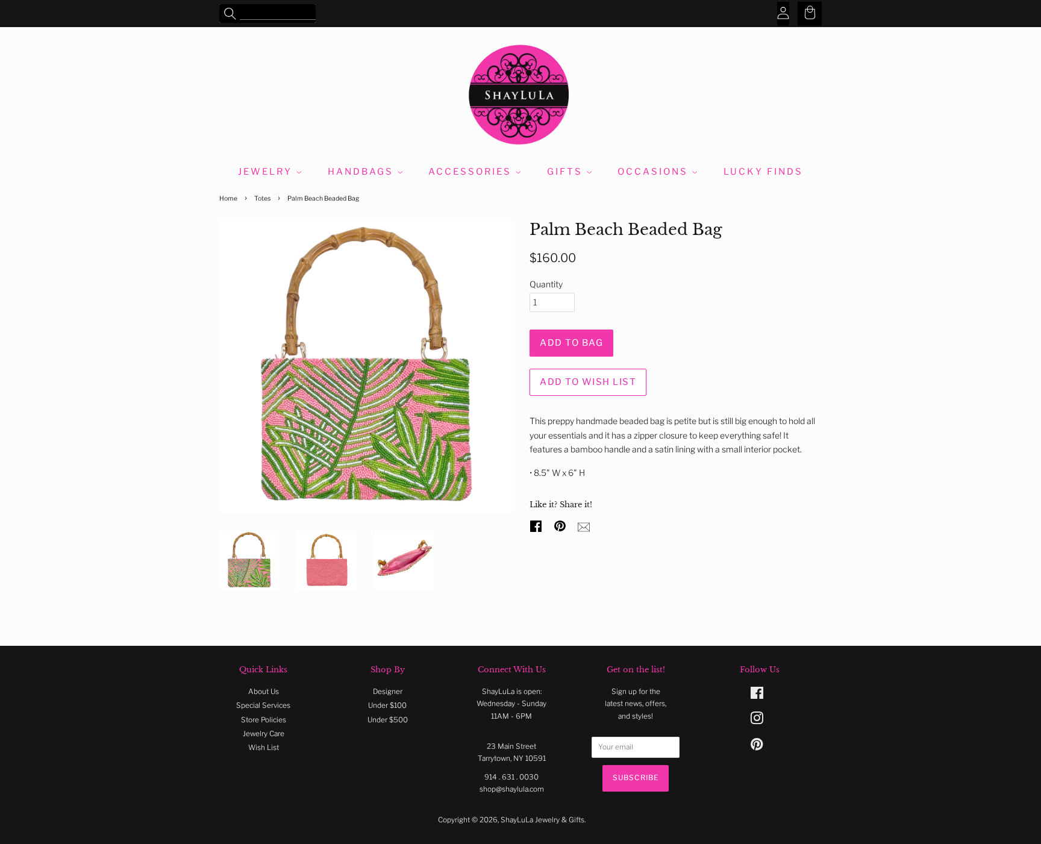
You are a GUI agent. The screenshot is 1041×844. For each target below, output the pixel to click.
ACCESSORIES (471, 171)
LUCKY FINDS (763, 171)
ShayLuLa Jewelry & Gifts (542, 820)
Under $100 (387, 705)
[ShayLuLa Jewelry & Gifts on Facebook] (757, 696)
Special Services (263, 705)
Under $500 (387, 720)
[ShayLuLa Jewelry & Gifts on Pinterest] (756, 747)
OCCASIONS (654, 171)
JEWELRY (267, 171)
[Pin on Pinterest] (561, 525)
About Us (263, 691)
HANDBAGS (362, 171)
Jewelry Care (263, 734)
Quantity (546, 284)
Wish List (263, 747)
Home (228, 198)
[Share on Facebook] (537, 525)
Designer (387, 691)
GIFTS (566, 171)
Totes (262, 198)
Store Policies (263, 720)
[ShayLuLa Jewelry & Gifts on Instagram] (756, 721)
